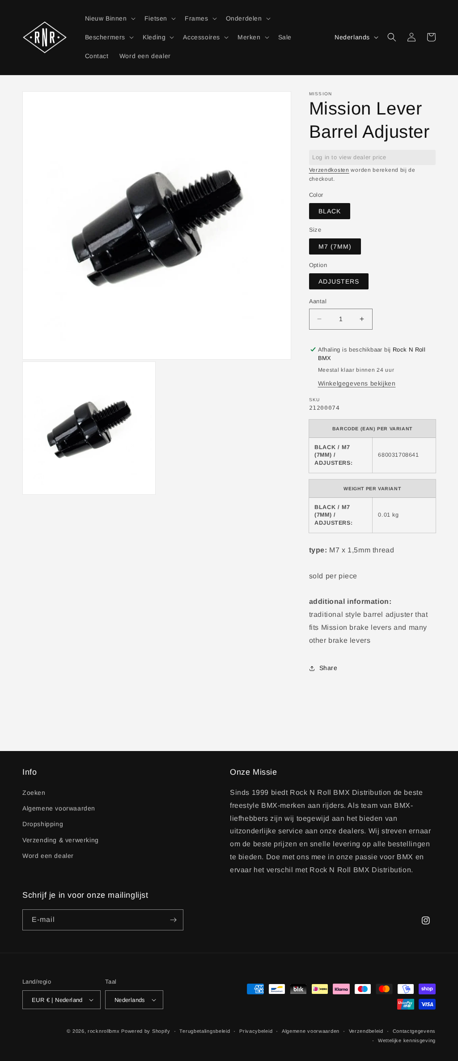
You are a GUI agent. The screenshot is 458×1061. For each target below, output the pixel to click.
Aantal (318, 301)
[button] (109, 18)
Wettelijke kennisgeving (407, 1040)
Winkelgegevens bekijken (357, 383)
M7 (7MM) (335, 246)
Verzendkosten (329, 170)
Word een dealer (48, 855)
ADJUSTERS (338, 281)
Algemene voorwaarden (58, 808)
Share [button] (328, 667)
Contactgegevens (414, 1031)
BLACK (329, 211)
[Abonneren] (173, 919)
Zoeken (34, 792)
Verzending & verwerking (60, 840)
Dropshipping (42, 824)
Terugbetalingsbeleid (204, 1031)
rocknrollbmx (103, 1031)
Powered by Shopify (145, 1031)
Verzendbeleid (366, 1031)
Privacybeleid (255, 1031)
